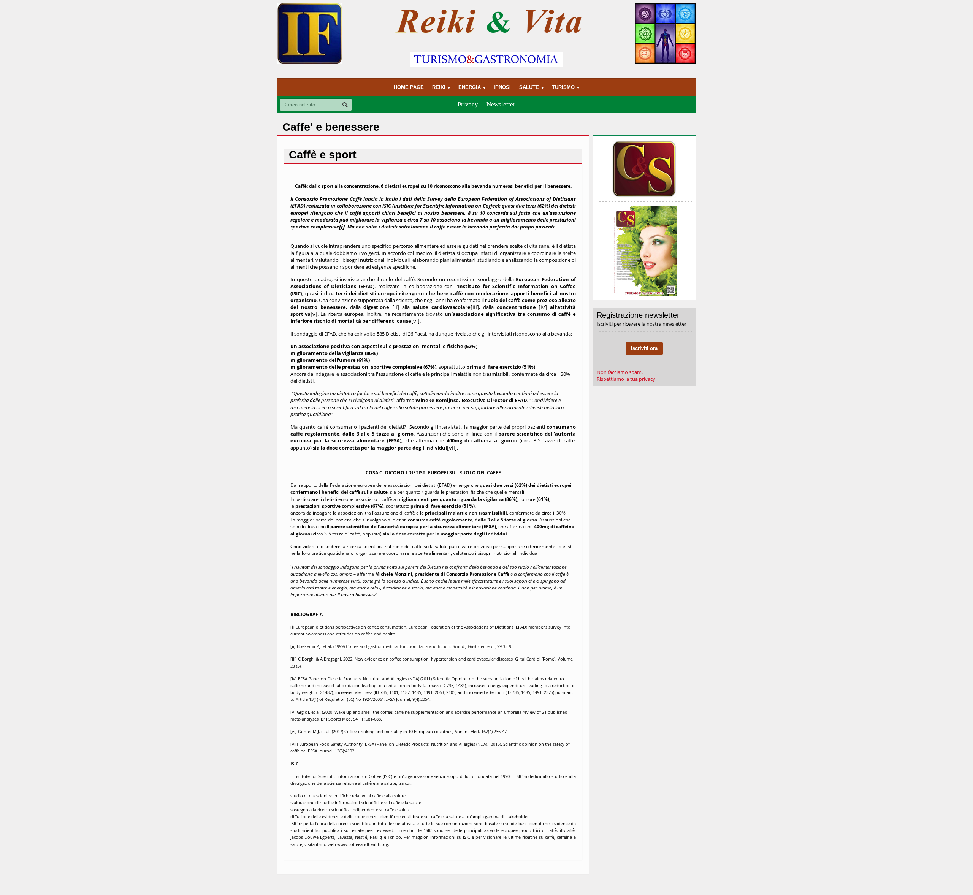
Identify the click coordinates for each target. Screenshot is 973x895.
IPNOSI (502, 87)
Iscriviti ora (644, 348)
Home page (409, 87)
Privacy (468, 104)
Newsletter (500, 104)
